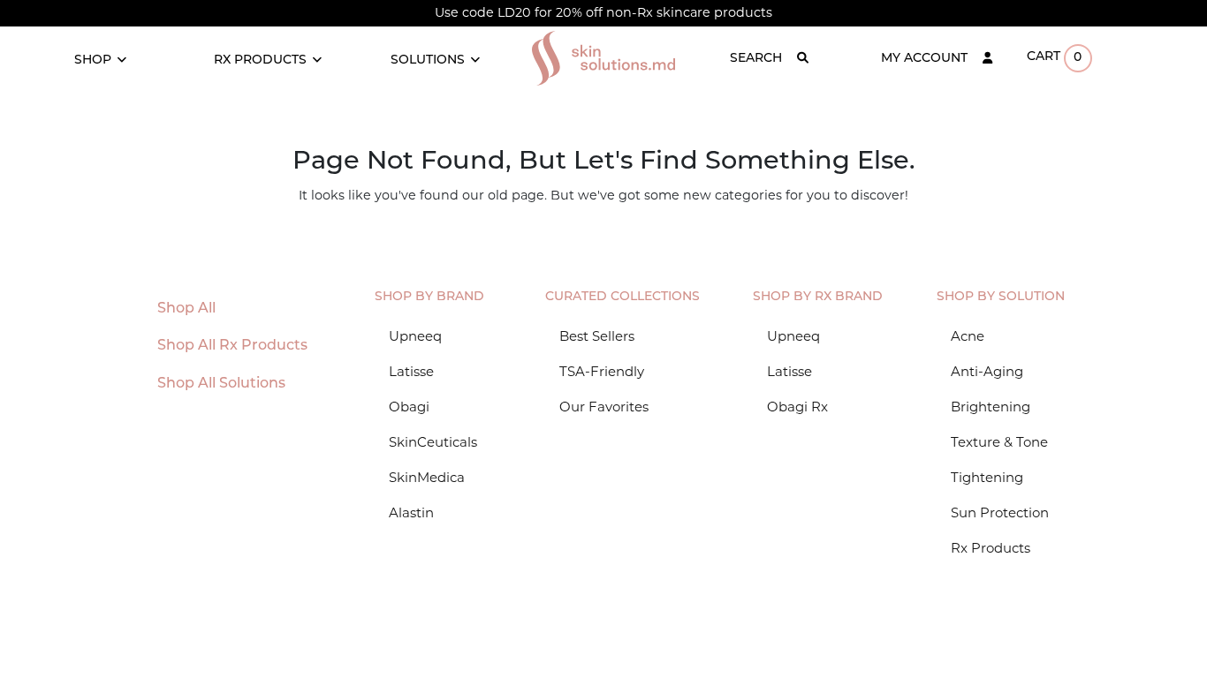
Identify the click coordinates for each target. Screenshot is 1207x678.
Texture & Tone (999, 441)
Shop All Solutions (221, 384)
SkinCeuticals (433, 441)
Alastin (411, 512)
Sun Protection (1000, 512)
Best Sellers (596, 336)
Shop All (186, 309)
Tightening (987, 477)
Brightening (990, 406)
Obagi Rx (797, 406)
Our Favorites (604, 406)
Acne (967, 336)
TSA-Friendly (601, 371)
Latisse (411, 371)
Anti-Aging (987, 371)
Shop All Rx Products (232, 346)
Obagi (409, 406)
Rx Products (990, 547)
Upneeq (415, 336)
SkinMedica (427, 477)
